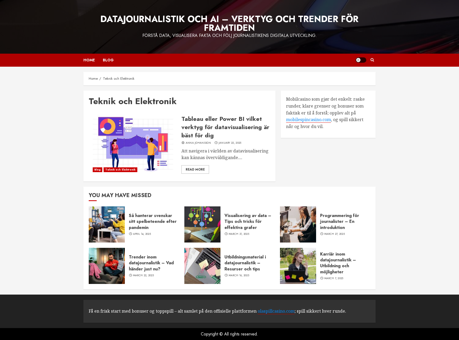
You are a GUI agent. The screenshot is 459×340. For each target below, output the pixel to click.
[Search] (372, 60)
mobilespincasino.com (308, 119)
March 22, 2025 (143, 275)
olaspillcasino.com (276, 311)
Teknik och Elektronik (120, 170)
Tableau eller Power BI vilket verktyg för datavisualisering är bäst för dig (225, 126)
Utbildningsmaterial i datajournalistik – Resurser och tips (245, 263)
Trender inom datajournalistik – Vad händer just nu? (151, 263)
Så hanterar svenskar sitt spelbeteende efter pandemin (153, 221)
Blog (108, 60)
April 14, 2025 (142, 234)
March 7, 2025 (333, 278)
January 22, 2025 (230, 143)
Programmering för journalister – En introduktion (339, 221)
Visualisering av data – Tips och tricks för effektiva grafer (247, 221)
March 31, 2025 (239, 234)
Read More (195, 169)
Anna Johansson (198, 143)
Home (89, 60)
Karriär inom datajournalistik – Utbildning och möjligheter (338, 263)
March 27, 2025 (334, 234)
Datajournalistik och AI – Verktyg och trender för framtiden (229, 23)
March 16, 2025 (239, 275)
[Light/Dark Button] (361, 60)
